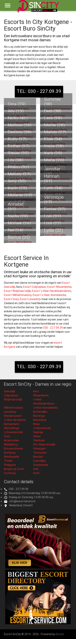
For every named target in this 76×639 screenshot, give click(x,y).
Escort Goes (11, 299)
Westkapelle (11, 456)
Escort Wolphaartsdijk (17, 291)
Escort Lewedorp (30, 299)
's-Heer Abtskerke (15, 420)
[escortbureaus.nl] (38, 567)
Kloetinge (39, 416)
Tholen (8, 461)
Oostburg (10, 473)
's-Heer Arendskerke (45, 407)
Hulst (36, 473)
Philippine (10, 465)
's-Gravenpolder (13, 432)
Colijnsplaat (11, 395)
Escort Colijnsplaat (34, 287)
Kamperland (11, 424)
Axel (35, 469)
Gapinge (38, 432)
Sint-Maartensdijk (44, 444)
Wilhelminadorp (13, 407)
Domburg (9, 452)
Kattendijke (40, 411)
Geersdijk (9, 391)
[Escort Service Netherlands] (38, 623)
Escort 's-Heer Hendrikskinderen (51, 291)
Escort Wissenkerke (59, 287)
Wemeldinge (11, 428)
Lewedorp (10, 411)
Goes (7, 436)
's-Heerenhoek (42, 428)
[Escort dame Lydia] (56, 235)
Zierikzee (39, 440)
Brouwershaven (13, 448)
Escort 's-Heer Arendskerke (49, 295)
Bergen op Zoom (14, 469)
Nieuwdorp (39, 420)
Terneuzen (40, 452)
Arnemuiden (11, 440)
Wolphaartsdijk (13, 399)
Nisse (36, 424)
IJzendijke (39, 461)
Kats (36, 391)
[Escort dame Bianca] (20, 242)
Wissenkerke (41, 395)
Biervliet (38, 456)
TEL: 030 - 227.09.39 (39, 91)
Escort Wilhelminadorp (18, 295)
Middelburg (11, 444)
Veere (37, 436)
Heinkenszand (12, 416)
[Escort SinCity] (38, 8)
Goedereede (40, 465)
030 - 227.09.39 (53, 327)
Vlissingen (39, 448)
